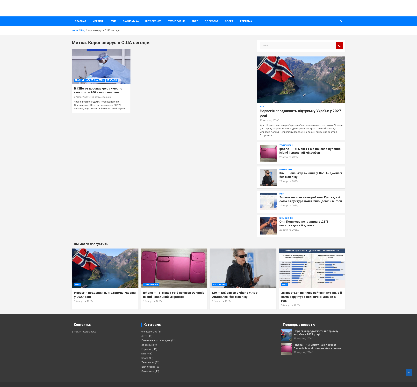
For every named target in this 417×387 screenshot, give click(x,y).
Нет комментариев (100, 97)
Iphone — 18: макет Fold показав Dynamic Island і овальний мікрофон (310, 150)
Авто (195, 21)
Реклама (246, 21)
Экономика (131, 21)
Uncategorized (149, 331)
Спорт (229, 21)
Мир (113, 21)
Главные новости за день (89, 80)
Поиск (339, 45)
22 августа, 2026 (288, 157)
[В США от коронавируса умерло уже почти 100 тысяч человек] (101, 66)
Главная (80, 21)
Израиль (98, 21)
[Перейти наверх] (409, 372)
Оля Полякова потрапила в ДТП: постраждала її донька (304, 223)
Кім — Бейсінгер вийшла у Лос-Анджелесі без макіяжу (310, 175)
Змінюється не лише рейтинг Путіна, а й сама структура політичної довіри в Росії (310, 199)
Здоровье (211, 21)
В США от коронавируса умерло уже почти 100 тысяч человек (98, 90)
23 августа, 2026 (269, 120)
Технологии (176, 21)
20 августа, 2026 (288, 205)
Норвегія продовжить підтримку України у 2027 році (316, 332)
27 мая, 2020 (81, 97)
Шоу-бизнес (153, 21)
